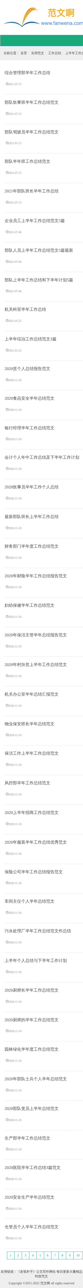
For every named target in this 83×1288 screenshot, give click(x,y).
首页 (24, 53)
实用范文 (37, 53)
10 (78, 1255)
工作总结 (54, 53)
